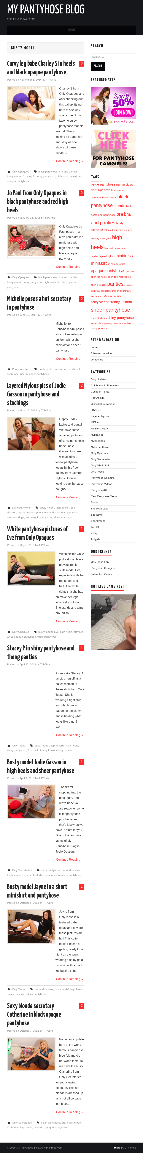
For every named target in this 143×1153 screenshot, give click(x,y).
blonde (119, 205)
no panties (113, 264)
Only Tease (18, 745)
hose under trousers (113, 248)
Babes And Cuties (101, 574)
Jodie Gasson (44, 874)
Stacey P (33, 750)
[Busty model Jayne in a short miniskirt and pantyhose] (31, 926)
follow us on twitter (102, 353)
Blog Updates (99, 379)
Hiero (117, 1147)
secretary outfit (99, 296)
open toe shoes (99, 285)
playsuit (78, 631)
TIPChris (51, 79)
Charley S (28, 176)
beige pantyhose (103, 184)
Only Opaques (20, 171)
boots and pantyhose (103, 214)
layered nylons (26, 512)
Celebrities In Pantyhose (105, 385)
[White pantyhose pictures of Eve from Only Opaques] (31, 568)
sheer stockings (99, 318)
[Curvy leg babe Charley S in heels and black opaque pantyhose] (31, 103)
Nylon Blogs (98, 440)
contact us (97, 359)
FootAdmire (98, 397)
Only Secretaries (22, 870)
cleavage (97, 229)
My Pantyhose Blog (45, 10)
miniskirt (20, 994)
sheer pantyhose (39, 373)
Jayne (10, 994)
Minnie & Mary (99, 428)
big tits (130, 184)
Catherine (13, 1127)
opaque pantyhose (18, 181)
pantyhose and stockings (51, 512)
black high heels (100, 190)
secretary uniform (17, 373)
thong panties (64, 750)
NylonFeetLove (100, 446)
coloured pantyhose (114, 230)
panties (115, 284)
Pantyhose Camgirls (103, 477)
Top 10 (95, 526)
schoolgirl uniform (110, 291)
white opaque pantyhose (21, 636)
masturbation (62, 369)
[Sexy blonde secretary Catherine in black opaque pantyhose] (31, 1054)
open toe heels (99, 276)
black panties (109, 197)
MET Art (95, 422)
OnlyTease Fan (100, 561)
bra (64, 1122)
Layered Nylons (21, 507)
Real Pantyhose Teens (104, 496)
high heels (63, 176)
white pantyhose (47, 636)
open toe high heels (119, 276)
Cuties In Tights (100, 391)
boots (129, 206)
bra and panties (68, 171)
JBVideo (96, 410)
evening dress (98, 238)
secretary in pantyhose (39, 517)
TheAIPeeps (98, 520)
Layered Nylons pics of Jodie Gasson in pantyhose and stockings (36, 395)
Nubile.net (97, 434)
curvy (128, 230)
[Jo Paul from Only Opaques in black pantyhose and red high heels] (31, 240)
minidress (76, 176)
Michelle (76, 369)
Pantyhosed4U (20, 369)
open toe (129, 271)
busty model (14, 176)
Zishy (94, 533)
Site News (97, 514)
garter (108, 238)
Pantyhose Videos (101, 483)
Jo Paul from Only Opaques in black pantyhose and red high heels (37, 202)
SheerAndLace (99, 508)
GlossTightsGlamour (103, 403)
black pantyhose (48, 171)
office (122, 264)
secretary (125, 290)
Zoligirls (95, 539)
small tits (96, 323)
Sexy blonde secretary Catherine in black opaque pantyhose (34, 1015)
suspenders (125, 323)
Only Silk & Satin (100, 465)
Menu (71, 30)
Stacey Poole (47, 750)
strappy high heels (110, 323)
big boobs (120, 185)
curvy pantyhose (45, 176)
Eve (56, 631)
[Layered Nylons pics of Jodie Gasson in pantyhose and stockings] (31, 434)
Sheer (94, 502)
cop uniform (57, 745)
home (94, 347)
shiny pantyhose (16, 750)
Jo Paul (61, 282)
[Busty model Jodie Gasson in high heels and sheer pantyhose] (31, 801)
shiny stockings (63, 517)
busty (120, 223)
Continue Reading (70, 161)
